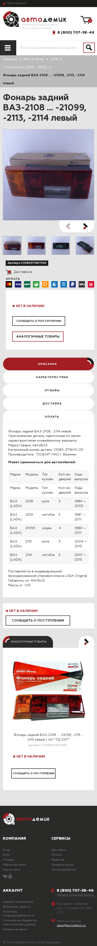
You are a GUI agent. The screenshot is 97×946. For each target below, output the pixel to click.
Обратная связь (14, 864)
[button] (85, 226)
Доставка (58, 850)
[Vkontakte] (5, 876)
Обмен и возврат (15, 929)
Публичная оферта (16, 907)
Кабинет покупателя (18, 902)
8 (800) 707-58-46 (75, 32)
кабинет (17, 3)
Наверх (15, 939)
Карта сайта (11, 869)
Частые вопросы (63, 869)
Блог (6, 855)
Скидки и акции (62, 864)
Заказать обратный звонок (75, 895)
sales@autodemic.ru (71, 925)
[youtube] (10, 876)
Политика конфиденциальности (19, 913)
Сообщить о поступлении (38, 321)
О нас (7, 850)
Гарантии (57, 859)
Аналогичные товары (38, 336)
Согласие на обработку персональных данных (20, 922)
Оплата (56, 855)
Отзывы (8, 859)
